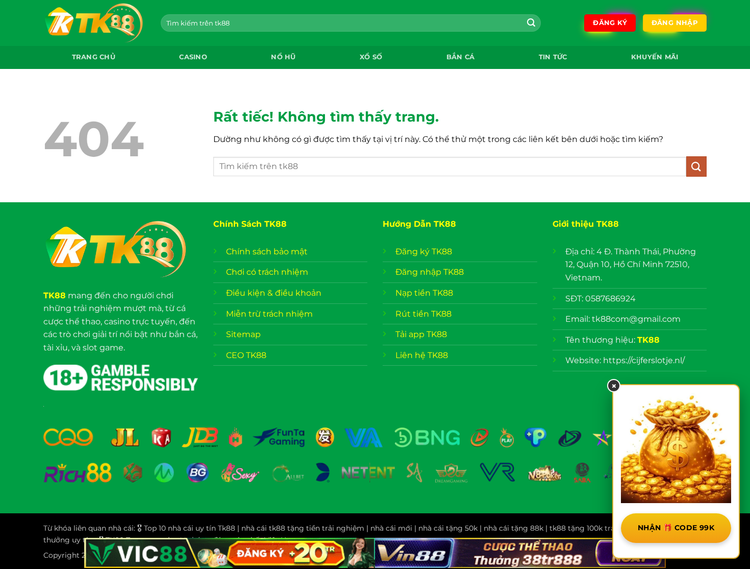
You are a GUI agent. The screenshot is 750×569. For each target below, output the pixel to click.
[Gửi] (531, 23)
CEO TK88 (246, 355)
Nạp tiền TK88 (424, 293)
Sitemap (243, 334)
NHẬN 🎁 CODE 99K (676, 527)
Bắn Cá (460, 57)
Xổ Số (371, 57)
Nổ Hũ (283, 57)
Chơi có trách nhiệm (267, 272)
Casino (193, 57)
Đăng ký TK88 (423, 251)
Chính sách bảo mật (268, 251)
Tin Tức (553, 57)
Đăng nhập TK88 (429, 272)
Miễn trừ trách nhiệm (269, 314)
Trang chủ (93, 57)
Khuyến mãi (655, 57)
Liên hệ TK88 (421, 355)
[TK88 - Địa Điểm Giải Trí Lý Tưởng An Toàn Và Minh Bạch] (94, 23)
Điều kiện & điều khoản (273, 293)
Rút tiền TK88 (423, 314)
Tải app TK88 (421, 334)
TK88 (54, 295)
